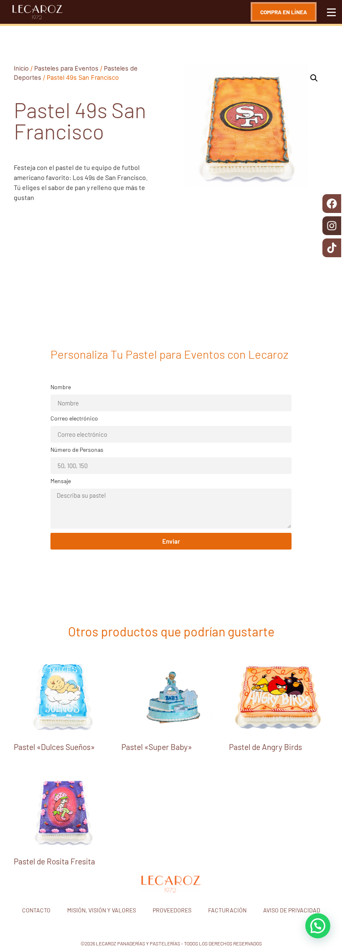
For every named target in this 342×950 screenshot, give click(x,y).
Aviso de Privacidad (291, 910)
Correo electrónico (74, 418)
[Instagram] (331, 225)
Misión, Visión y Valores (101, 910)
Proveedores (172, 910)
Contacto (36, 910)
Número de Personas (76, 450)
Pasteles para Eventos (66, 68)
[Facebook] (331, 203)
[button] (314, 78)
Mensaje (60, 481)
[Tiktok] (331, 247)
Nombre (60, 387)
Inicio (21, 68)
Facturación (227, 910)
